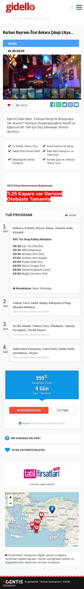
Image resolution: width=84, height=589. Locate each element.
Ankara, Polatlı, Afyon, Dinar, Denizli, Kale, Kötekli (43, 230)
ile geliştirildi (30, 581)
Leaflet (74, 545)
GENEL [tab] (12, 43)
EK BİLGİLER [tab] (16, 51)
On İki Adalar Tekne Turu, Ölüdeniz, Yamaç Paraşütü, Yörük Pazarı (43, 328)
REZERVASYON (30, 410)
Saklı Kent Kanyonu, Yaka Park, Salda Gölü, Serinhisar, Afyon (44, 351)
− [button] (10, 503)
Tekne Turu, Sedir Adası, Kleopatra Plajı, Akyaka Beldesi (42, 305)
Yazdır (23, 105)
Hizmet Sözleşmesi (50, 581)
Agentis (25, 423)
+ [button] (10, 497)
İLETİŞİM (63, 410)
